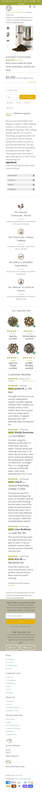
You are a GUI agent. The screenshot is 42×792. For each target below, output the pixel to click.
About (8, 113)
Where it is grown (22, 113)
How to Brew (10, 719)
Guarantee (21, 180)
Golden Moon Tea (16, 775)
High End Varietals (18, 12)
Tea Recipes (10, 731)
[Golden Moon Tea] (14, 8)
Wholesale (9, 692)
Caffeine (21, 184)
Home (8, 12)
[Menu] (30, 7)
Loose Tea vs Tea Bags (13, 728)
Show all (11, 585)
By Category (10, 659)
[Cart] (34, 7)
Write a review (28, 381)
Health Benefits (11, 734)
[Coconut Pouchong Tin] (24, 39)
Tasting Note (21, 175)
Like (19, 102)
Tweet (11, 102)
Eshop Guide (18, 779)
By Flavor (9, 668)
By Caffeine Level (11, 665)
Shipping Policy (11, 683)
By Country (9, 662)
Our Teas (9, 704)
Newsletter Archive (12, 710)
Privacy (8, 686)
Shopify (28, 779)
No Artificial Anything (12, 707)
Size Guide (32, 82)
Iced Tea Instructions (12, 725)
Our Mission (9, 701)
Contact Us (9, 677)
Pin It (28, 102)
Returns (8, 689)
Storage (8, 722)
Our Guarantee (11, 680)
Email (10, 108)
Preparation (21, 189)
